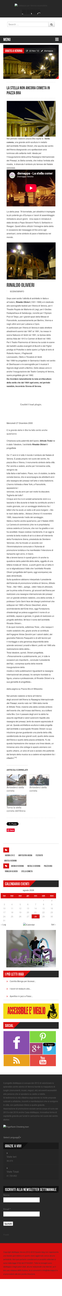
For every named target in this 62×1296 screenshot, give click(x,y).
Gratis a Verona (13, 51)
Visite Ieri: (12, 1156)
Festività (39, 855)
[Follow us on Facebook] (24, 12)
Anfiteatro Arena (25, 855)
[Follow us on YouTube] (33, 12)
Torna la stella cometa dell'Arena (16, 809)
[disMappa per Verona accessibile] (31, 5)
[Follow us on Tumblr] (38, 12)
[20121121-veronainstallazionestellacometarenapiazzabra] (31, 260)
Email (7, 1209)
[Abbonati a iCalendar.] (29, 924)
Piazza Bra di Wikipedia (31, 688)
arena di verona (17, 866)
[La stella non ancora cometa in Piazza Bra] (31, 61)
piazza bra (48, 866)
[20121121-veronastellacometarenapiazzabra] (31, 119)
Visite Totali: (13, 1171)
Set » (53, 924)
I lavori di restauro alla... (20, 988)
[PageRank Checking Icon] (16, 1126)
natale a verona (33, 866)
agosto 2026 (28, 890)
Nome (6, 1195)
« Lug (3, 924)
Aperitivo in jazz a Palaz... (21, 996)
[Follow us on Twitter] (29, 12)
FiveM (6, 1234)
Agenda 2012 (10, 855)
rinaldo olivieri (11, 871)
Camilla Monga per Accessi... (23, 981)
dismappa (48, 50)
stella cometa (27, 871)
